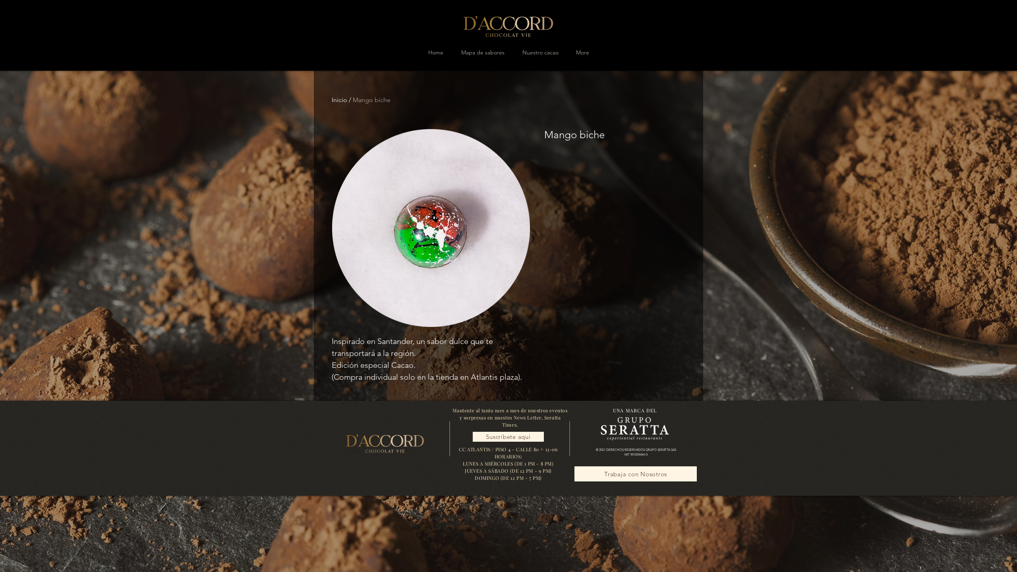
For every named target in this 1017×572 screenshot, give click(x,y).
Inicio (339, 100)
